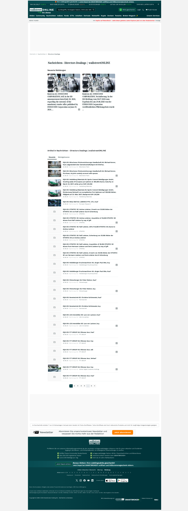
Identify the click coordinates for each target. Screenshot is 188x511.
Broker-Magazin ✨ (130, 16)
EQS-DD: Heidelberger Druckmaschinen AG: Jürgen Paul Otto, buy (86, 262)
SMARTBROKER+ (119, 455)
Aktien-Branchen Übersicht (86, 470)
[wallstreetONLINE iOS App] (110, 482)
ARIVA (80, 487)
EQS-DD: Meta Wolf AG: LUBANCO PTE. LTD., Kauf (80, 202)
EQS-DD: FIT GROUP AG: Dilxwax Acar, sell (78, 349)
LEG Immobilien (84, 317)
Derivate (87, 16)
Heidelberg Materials (85, 186)
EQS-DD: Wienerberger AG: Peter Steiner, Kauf (79, 280)
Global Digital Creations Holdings (89, 369)
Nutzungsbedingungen (115, 475)
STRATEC (82, 214)
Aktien (32, 16)
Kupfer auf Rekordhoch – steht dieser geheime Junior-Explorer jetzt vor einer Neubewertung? (113, 20)
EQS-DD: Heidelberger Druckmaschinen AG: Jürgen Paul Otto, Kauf (87, 271)
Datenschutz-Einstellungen (99, 475)
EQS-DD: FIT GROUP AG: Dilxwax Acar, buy (78, 341)
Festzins (118, 16)
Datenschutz (86, 475)
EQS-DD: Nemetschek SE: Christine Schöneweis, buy (82, 306)
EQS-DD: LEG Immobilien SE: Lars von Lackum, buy (81, 323)
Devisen (110, 16)
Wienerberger (83, 282)
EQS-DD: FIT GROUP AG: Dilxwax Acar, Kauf (78, 332)
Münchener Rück (84, 167)
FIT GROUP (82, 334)
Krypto (103, 16)
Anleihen (78, 16)
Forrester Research (85, 204)
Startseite (32, 54)
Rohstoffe (96, 16)
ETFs (72, 16)
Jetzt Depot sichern (63, 464)
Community (40, 16)
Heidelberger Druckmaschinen (88, 265)
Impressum (70, 475)
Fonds (66, 16)
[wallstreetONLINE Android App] (122, 482)
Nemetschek (83, 299)
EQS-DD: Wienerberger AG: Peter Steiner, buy (79, 289)
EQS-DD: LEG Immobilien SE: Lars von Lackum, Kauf (81, 315)
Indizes (60, 16)
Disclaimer (78, 475)
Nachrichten (51, 16)
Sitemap (100, 470)
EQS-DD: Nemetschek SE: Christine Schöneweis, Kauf (82, 297)
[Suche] (93, 9)
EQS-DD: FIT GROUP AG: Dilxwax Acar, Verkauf (79, 358)
